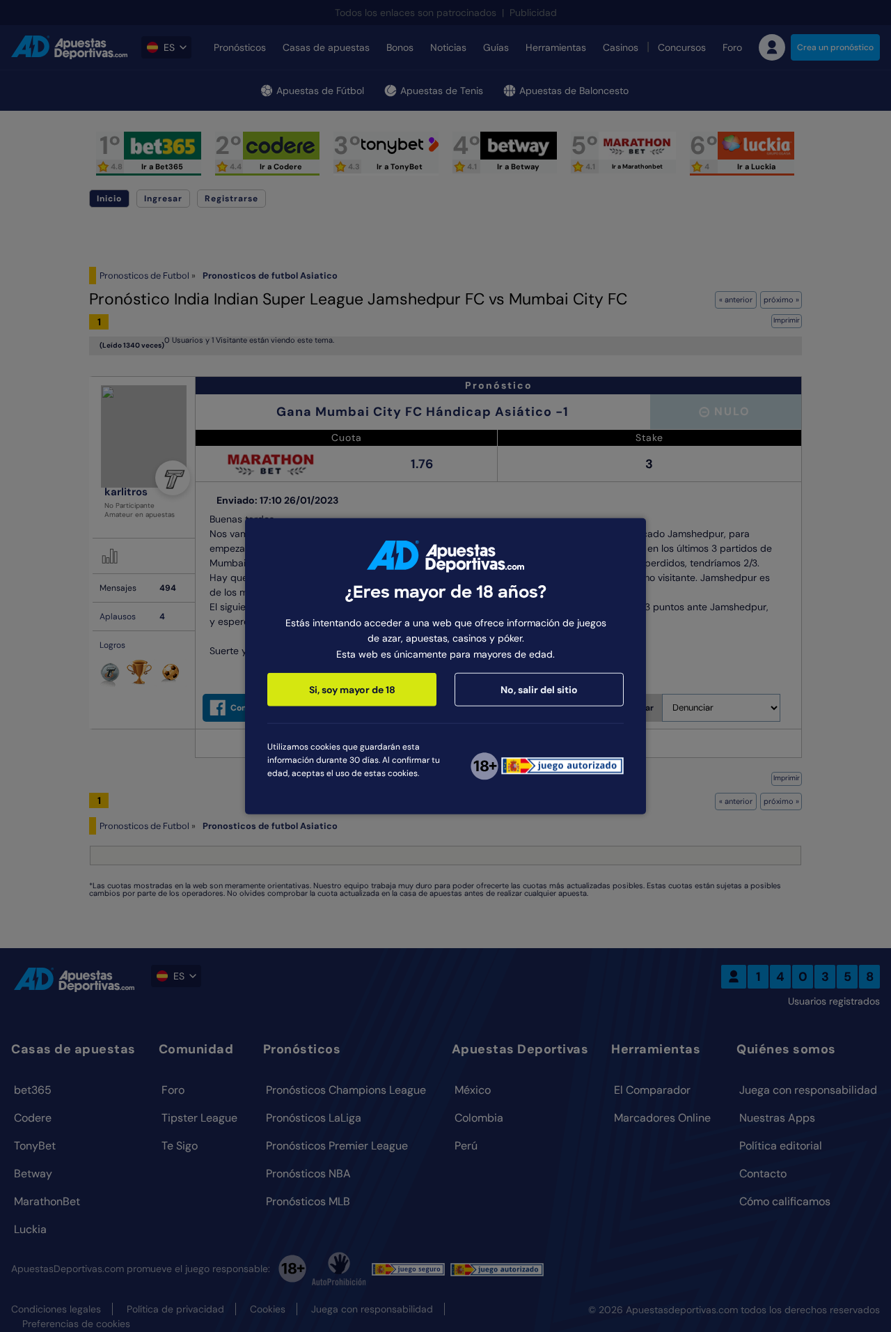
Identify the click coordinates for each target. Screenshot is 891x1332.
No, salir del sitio (539, 689)
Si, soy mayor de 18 (352, 689)
